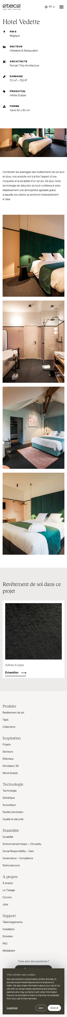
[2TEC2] (12, 7)
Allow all (54, 1008)
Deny (41, 1008)
